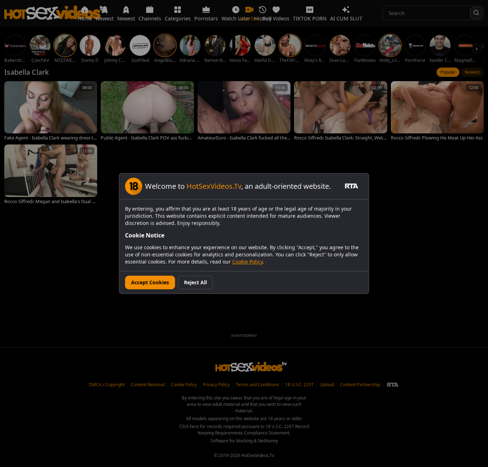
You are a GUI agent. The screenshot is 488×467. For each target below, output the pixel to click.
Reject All (195, 282)
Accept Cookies (150, 282)
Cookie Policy (247, 261)
